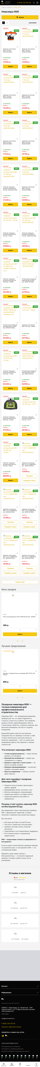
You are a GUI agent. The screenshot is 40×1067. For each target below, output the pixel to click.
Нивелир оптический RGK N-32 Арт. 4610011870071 (28, 142)
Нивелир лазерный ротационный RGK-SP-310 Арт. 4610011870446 (29, 234)
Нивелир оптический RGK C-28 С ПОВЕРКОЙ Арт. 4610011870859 (29, 510)
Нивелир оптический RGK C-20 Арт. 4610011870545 (9, 50)
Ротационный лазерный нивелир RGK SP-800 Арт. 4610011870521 (29, 372)
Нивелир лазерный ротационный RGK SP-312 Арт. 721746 (9, 234)
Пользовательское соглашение (10, 1046)
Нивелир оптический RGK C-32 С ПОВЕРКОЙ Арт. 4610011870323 (10, 557)
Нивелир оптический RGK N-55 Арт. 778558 (28, 325)
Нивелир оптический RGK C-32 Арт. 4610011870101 (28, 96)
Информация (6, 992)
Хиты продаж (8, 589)
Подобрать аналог (29, 480)
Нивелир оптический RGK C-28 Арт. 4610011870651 (9, 96)
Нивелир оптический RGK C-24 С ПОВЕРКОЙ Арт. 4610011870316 (10, 510)
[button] (37, 2)
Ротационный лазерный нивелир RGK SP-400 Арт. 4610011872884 (29, 280)
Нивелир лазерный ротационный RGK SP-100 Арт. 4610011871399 (10, 188)
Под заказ (29, 476)
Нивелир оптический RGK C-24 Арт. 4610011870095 (28, 50)
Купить (10, 66)
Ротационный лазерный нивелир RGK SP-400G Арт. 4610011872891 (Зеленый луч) (10, 326)
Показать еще (20, 582)
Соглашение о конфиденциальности (12, 1049)
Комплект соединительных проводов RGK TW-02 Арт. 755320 (19, 674)
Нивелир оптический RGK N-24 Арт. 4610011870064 (9, 142)
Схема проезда (5, 1013)
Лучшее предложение (13, 646)
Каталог (4, 986)
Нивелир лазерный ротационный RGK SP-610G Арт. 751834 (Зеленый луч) (9, 418)
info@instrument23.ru (8, 1018)
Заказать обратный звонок (11, 1027)
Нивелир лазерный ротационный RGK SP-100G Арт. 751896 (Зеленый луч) (9, 280)
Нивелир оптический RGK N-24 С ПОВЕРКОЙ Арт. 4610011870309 (29, 557)
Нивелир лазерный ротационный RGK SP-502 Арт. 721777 (28, 418)
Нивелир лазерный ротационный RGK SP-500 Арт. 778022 (9, 464)
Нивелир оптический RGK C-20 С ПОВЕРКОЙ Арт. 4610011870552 (29, 464)
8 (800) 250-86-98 (24, 3)
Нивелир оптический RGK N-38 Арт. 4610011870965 (28, 188)
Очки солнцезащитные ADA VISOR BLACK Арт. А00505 (19, 616)
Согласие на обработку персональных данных (15, 1051)
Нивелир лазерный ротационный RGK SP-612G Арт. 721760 (9, 372)
